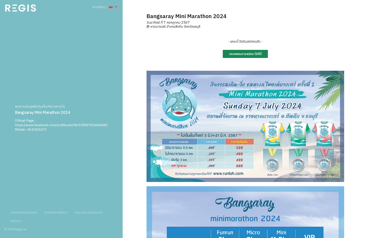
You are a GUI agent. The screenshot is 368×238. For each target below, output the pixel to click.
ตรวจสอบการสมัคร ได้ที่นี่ (245, 54)
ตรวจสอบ (98, 7)
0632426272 (37, 129)
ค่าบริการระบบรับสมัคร (24, 212)
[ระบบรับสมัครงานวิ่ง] (20, 7)
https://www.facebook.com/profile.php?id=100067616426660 (61, 125)
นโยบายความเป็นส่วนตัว (88, 212)
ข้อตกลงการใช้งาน (56, 212)
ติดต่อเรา (16, 221)
